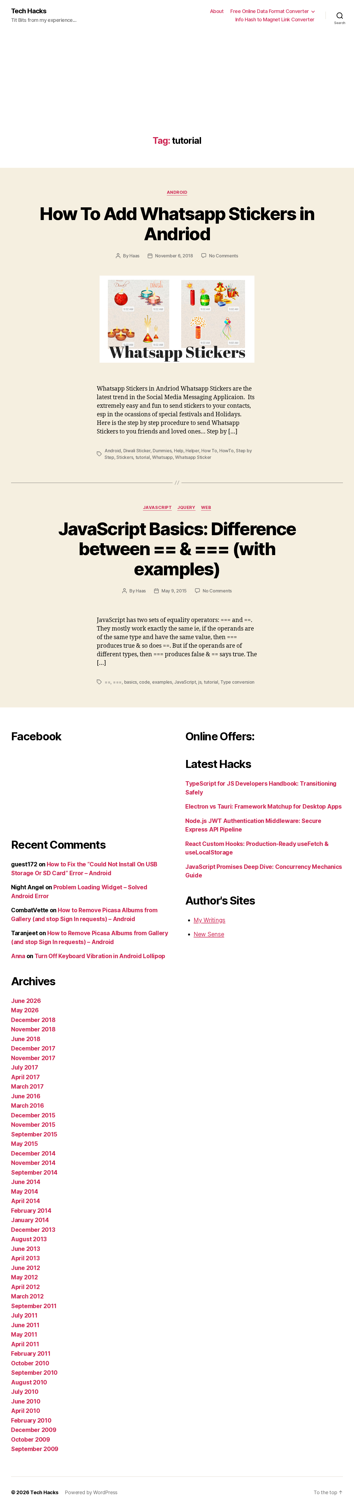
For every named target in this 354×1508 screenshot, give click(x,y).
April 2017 (25, 1077)
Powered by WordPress (91, 1492)
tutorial (143, 457)
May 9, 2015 (174, 591)
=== (117, 682)
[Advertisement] (177, 94)
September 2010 (34, 1372)
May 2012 (24, 1277)
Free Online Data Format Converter (269, 11)
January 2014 (30, 1220)
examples (162, 682)
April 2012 (25, 1287)
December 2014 (33, 1153)
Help (178, 450)
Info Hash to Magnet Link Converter (274, 19)
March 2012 (27, 1296)
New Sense (209, 934)
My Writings (209, 920)
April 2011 (25, 1344)
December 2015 (33, 1115)
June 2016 (25, 1096)
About (217, 11)
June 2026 (26, 1000)
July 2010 (24, 1391)
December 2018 (33, 1019)
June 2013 (25, 1248)
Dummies (162, 450)
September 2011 (34, 1306)
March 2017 (27, 1086)
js (199, 682)
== (107, 682)
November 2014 (33, 1162)
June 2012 (25, 1267)
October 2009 (30, 1439)
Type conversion (237, 682)
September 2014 (34, 1172)
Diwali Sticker (136, 450)
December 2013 (33, 1229)
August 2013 (29, 1239)
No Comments (223, 255)
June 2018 (25, 1039)
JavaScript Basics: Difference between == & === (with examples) (177, 549)
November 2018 (33, 1029)
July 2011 (24, 1315)
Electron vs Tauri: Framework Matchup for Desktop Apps (263, 806)
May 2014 (24, 1191)
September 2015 (34, 1134)
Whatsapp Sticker (193, 457)
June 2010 (25, 1401)
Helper (192, 450)
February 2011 (31, 1353)
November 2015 (33, 1124)
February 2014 (31, 1210)
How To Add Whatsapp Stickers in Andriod (177, 223)
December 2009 (33, 1429)
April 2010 (25, 1410)
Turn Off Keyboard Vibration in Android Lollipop (100, 956)
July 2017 (24, 1067)
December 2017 (33, 1048)
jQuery (186, 507)
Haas (134, 255)
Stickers (124, 457)
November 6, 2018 (174, 255)
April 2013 (25, 1258)
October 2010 (30, 1363)
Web (206, 507)
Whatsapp (162, 457)
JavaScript (157, 507)
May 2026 (25, 1010)
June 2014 (25, 1181)
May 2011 (24, 1334)
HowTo (226, 450)
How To (209, 450)
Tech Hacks (28, 11)
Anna (18, 956)
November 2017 (33, 1058)
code (144, 682)
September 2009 (34, 1449)
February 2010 (31, 1420)
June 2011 (25, 1325)
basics (130, 682)
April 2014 (25, 1201)
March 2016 (27, 1105)
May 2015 (24, 1143)
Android (177, 192)
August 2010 (29, 1382)
